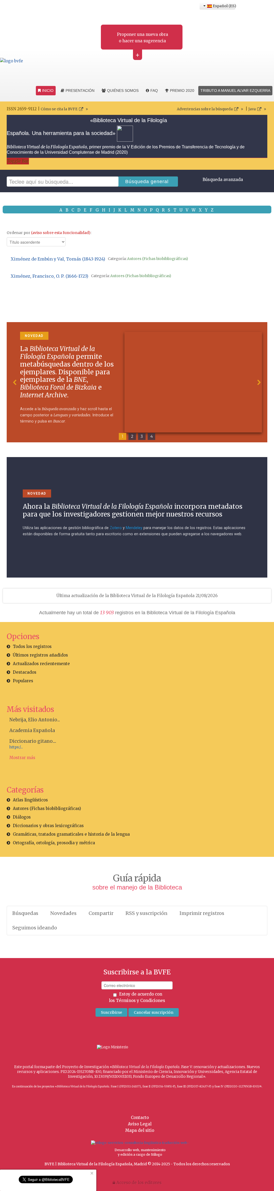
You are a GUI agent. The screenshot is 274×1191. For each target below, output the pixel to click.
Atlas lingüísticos (30, 799)
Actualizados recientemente (41, 663)
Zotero (116, 528)
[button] (15, 382)
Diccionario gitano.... (32, 741)
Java (252, 109)
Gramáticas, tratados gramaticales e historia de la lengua (71, 834)
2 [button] (132, 436)
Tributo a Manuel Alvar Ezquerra (235, 90)
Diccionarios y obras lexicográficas (48, 825)
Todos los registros (32, 646)
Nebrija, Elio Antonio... (34, 720)
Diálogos (22, 817)
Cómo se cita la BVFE (59, 109)
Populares (23, 680)
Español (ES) (223, 5)
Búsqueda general (147, 181)
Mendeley (134, 528)
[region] (137, 382)
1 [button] (122, 436)
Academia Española (32, 730)
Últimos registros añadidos (40, 655)
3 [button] (142, 436)
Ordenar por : (49, 232)
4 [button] (151, 436)
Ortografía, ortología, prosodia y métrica (54, 842)
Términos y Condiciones (140, 1000)
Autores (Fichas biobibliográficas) (157, 259)
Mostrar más (22, 757)
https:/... (16, 747)
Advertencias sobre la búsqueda (205, 109)
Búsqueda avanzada (223, 179)
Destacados (24, 672)
